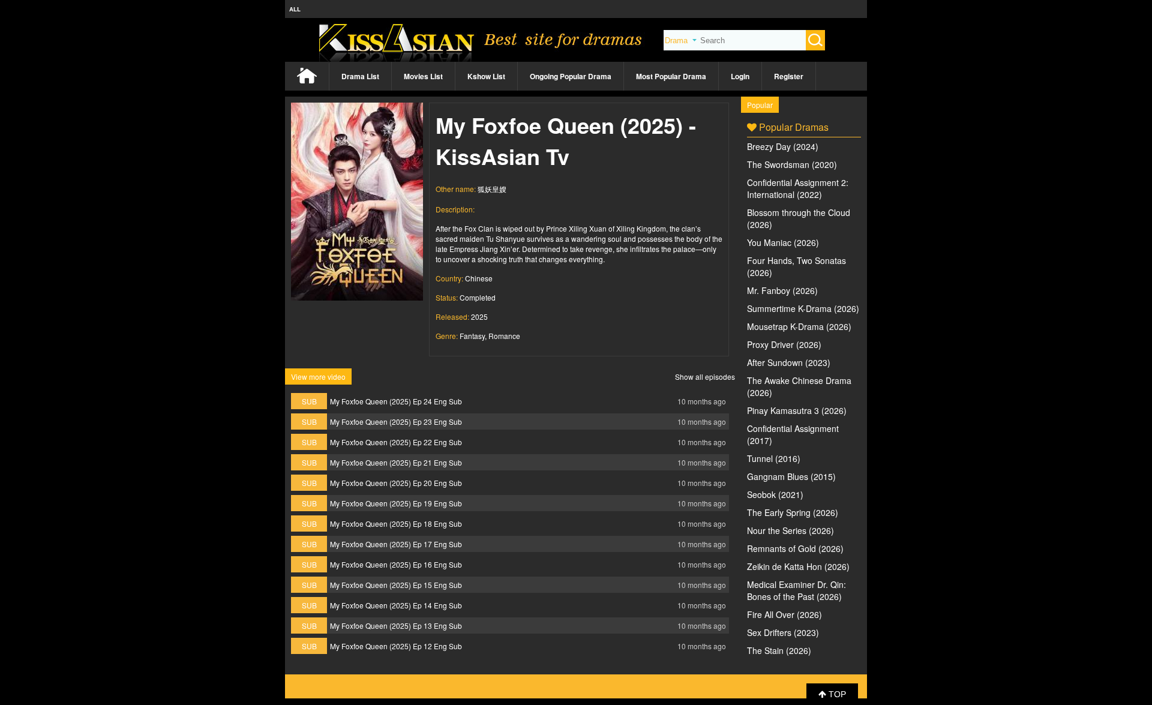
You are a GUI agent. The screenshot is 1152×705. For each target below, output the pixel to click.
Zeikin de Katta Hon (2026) (798, 566)
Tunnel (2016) (773, 458)
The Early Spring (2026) (792, 512)
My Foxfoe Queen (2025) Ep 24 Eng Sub (396, 401)
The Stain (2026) (779, 650)
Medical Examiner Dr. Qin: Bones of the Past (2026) (796, 590)
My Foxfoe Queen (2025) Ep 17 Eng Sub (396, 544)
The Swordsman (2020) (792, 164)
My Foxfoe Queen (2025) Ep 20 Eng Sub (396, 483)
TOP (836, 694)
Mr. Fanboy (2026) (782, 290)
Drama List (360, 76)
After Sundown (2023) (788, 362)
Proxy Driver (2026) (784, 344)
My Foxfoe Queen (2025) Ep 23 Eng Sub (396, 421)
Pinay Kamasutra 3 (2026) (797, 410)
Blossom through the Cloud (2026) (798, 218)
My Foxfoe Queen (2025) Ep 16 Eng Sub (396, 564)
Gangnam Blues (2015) (791, 476)
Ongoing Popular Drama (570, 76)
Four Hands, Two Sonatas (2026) (796, 266)
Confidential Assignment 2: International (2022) (797, 188)
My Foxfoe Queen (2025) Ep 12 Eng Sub (396, 646)
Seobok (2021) (775, 494)
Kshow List (486, 76)
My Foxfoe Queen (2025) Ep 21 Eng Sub (396, 462)
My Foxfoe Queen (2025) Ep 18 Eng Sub (396, 523)
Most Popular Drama (671, 76)
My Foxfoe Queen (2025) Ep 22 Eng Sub (396, 442)
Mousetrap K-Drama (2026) (799, 326)
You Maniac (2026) (783, 242)
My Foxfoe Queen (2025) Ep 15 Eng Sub (396, 585)
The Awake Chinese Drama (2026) (799, 386)
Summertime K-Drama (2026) (803, 308)
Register (788, 76)
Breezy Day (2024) (782, 146)
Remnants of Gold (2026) (795, 548)
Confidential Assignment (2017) (793, 434)
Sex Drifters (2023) (783, 632)
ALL (295, 9)
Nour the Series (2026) (790, 530)
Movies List (423, 76)
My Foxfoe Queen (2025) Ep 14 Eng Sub (396, 605)
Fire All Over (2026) (784, 614)
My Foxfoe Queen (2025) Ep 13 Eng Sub (396, 625)
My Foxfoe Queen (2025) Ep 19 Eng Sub (396, 503)
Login (740, 76)
